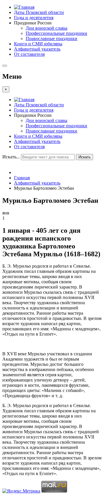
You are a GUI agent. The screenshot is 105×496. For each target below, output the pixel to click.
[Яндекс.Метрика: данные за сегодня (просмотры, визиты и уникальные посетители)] (21, 491)
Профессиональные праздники (56, 33)
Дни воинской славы (46, 28)
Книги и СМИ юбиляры (38, 43)
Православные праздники (51, 38)
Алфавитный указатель (37, 48)
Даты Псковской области (39, 12)
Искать (84, 157)
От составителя (29, 54)
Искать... (11, 156)
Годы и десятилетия (33, 17)
